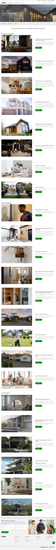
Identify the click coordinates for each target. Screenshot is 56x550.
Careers (15, 542)
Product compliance (3, 546)
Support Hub (48, 539)
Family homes (10, 23)
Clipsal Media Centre (5, 10)
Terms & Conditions (28, 546)
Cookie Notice (8, 546)
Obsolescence (22, 546)
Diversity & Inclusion (17, 541)
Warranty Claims (18, 546)
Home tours (15, 23)
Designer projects (3, 23)
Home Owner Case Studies (28, 541)
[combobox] (21, 528)
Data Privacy (13, 546)
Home (2, 10)
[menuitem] (10, 2)
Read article (38, 47)
